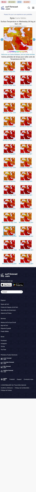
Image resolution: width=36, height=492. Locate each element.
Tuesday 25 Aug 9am (26, 181)
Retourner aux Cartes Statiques (10, 54)
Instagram (4, 343)
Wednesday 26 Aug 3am (26, 222)
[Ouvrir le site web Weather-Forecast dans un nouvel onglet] (27, 2)
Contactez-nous (28, 379)
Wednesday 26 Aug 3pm (26, 250)
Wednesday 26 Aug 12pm (9, 250)
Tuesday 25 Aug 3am (26, 167)
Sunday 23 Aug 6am (9, 71)
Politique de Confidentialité (22, 388)
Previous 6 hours (2, 40)
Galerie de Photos (6, 313)
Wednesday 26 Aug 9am (26, 236)
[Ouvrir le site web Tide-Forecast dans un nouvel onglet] (19, 2)
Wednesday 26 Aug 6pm (9, 263)
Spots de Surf (5, 304)
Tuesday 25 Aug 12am (9, 167)
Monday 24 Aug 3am (26, 112)
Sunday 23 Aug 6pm (9, 99)
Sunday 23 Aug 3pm (26, 85)
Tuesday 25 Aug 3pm (26, 195)
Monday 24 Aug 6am (9, 126)
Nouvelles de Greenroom (8, 310)
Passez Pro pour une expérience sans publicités (18, 14)
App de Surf (4, 325)
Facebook (4, 340)
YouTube (3, 349)
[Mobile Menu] (33, 7)
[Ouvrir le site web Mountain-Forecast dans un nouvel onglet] (12, 2)
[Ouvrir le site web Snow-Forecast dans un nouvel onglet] (4, 2)
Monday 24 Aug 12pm (9, 140)
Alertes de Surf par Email (8, 322)
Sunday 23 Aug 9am (26, 71)
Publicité (12, 379)
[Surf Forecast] (9, 8)
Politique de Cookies (6, 390)
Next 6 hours (33, 40)
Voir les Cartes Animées (28, 54)
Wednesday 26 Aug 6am (9, 236)
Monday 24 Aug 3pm (26, 140)
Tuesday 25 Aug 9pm (26, 209)
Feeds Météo (5, 331)
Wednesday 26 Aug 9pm (26, 263)
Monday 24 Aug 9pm (26, 154)
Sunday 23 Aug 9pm (26, 99)
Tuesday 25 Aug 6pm (9, 209)
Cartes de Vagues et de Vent (9, 307)
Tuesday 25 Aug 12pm (9, 195)
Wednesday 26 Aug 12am (9, 222)
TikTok (3, 346)
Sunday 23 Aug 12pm (9, 85)
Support (19, 379)
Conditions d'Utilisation (7, 388)
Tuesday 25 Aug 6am (9, 181)
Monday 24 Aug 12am (9, 112)
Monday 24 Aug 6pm (9, 154)
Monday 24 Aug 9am (26, 126)
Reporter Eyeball (6, 328)
